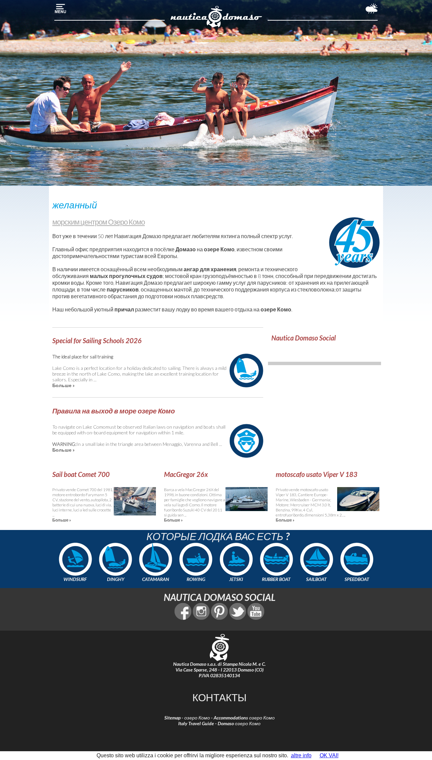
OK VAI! (329, 755)
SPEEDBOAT (357, 579)
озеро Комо (197, 717)
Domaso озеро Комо (239, 723)
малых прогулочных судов (126, 276)
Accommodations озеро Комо (244, 717)
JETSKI (236, 579)
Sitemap (172, 717)
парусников (123, 289)
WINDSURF (75, 579)
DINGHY (115, 579)
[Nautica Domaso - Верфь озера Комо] (216, 26)
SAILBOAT (316, 579)
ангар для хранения (210, 269)
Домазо (186, 249)
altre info (301, 755)
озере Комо (219, 249)
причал (124, 309)
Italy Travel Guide (196, 723)
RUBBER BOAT (276, 579)
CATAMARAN (155, 579)
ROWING (196, 579)
